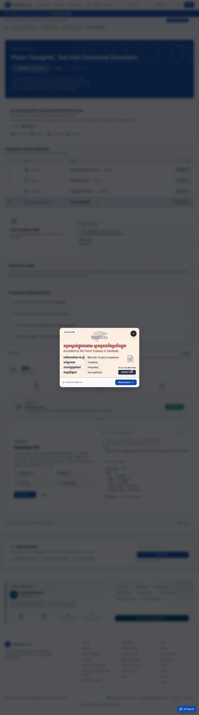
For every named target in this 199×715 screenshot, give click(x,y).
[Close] (133, 333)
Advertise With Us (73, 382)
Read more (124, 382)
